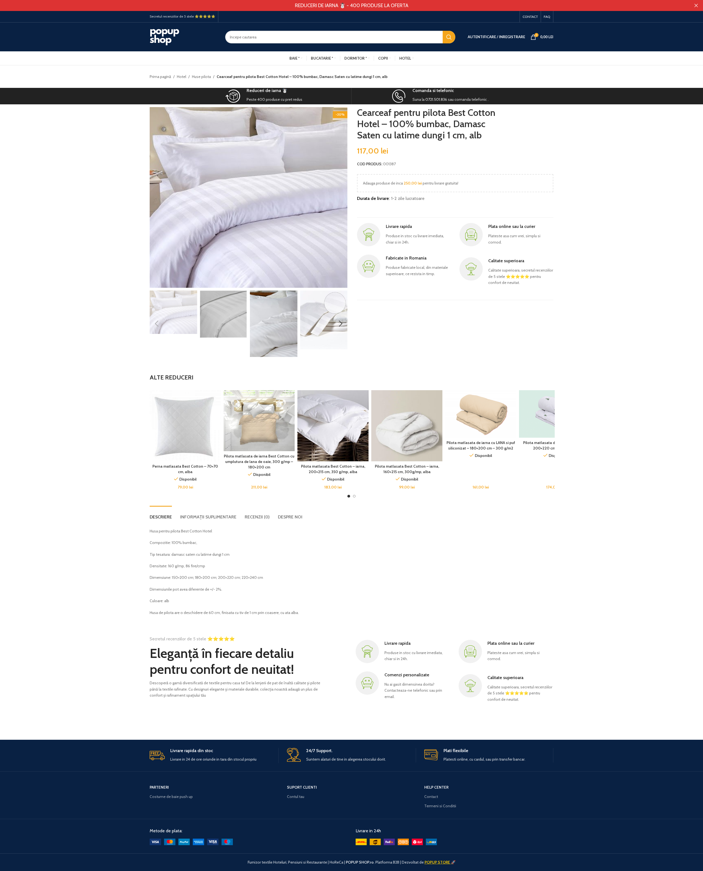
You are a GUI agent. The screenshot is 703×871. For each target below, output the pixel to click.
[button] (156, 324)
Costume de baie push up (171, 796)
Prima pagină (160, 76)
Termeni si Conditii (440, 805)
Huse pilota (201, 76)
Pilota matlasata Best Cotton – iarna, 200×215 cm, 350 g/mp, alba (333, 469)
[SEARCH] (449, 37)
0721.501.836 (436, 99)
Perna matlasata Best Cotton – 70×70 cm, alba (185, 469)
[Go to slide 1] (348, 496)
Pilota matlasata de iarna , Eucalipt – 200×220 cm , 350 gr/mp (554, 445)
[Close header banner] (696, 5)
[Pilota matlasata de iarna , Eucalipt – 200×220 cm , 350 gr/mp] (554, 414)
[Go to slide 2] (354, 496)
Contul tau (295, 796)
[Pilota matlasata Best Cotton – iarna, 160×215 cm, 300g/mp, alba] (406, 425)
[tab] (161, 514)
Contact (431, 796)
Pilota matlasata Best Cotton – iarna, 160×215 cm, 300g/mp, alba (407, 469)
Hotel (181, 76)
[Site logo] (183, 36)
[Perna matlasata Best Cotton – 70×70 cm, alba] (185, 425)
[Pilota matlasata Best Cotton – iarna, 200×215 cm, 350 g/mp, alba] (333, 425)
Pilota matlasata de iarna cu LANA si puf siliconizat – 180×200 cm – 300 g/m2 (481, 445)
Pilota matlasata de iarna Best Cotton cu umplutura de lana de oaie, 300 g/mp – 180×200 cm (259, 461)
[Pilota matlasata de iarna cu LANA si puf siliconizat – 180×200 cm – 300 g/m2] (480, 414)
